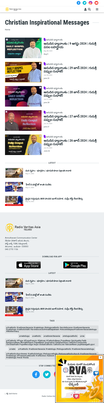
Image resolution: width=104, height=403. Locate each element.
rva (83, 336)
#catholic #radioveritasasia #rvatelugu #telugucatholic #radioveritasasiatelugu (57, 349)
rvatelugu (25, 336)
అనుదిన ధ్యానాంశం (54, 40)
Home (7, 30)
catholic (37, 336)
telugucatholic (70, 336)
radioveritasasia (52, 336)
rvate (13, 349)
